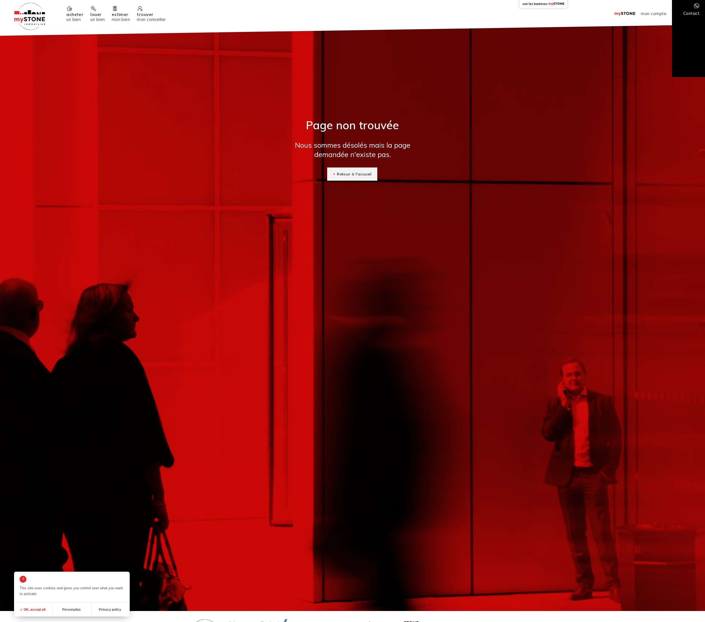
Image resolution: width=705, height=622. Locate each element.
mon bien (121, 17)
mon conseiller (151, 17)
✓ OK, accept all (32, 610)
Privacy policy (110, 610)
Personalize (71, 610)
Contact (691, 13)
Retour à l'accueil (354, 174)
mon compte (653, 13)
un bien (74, 17)
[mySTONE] (29, 16)
